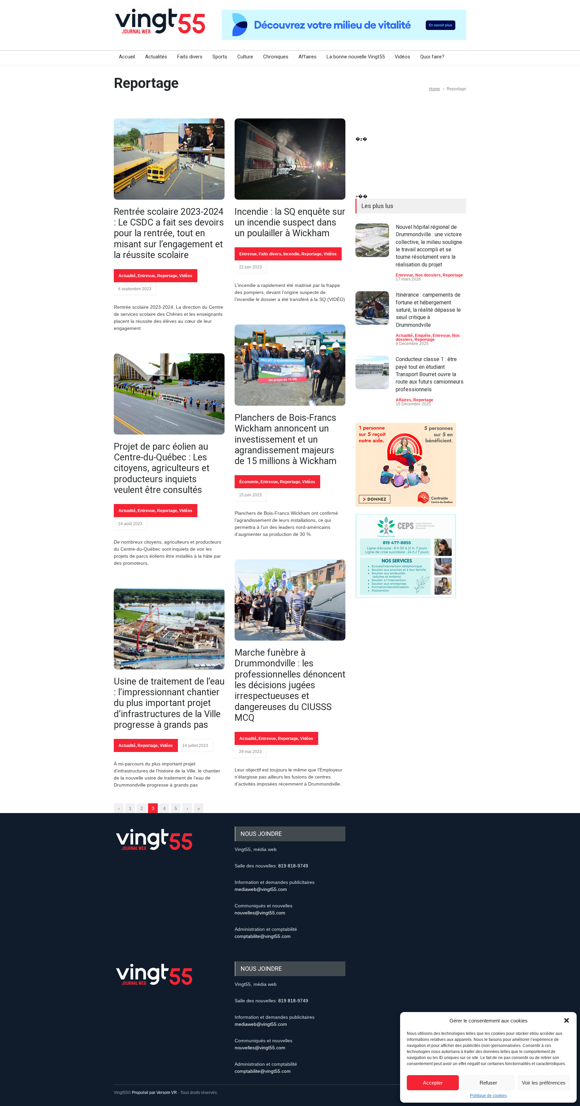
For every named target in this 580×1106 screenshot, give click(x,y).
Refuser (488, 1083)
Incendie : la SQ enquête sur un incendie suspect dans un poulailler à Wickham (290, 222)
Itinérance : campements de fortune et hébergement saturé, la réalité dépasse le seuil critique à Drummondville (428, 310)
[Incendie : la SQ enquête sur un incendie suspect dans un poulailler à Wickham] (290, 159)
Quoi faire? (432, 57)
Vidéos (402, 57)
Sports (219, 57)
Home (434, 89)
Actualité (127, 275)
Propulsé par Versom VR (154, 1092)
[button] (566, 1020)
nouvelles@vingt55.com (260, 912)
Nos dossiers (428, 275)
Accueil (127, 57)
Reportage (167, 275)
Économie (248, 482)
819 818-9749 (293, 865)
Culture (245, 57)
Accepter (433, 1083)
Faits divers (189, 57)
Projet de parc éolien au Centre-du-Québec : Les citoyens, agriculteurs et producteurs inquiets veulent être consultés (161, 468)
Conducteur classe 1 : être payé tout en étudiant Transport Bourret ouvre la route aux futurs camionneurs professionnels (430, 374)
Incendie (291, 254)
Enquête (423, 335)
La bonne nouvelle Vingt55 (356, 57)
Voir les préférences (544, 1083)
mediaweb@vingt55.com (261, 889)
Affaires (307, 57)
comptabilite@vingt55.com (263, 936)
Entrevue (146, 275)
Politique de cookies (488, 1096)
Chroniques (275, 57)
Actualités (156, 57)
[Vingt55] (161, 28)
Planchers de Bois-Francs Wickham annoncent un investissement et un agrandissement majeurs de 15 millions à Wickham (286, 439)
